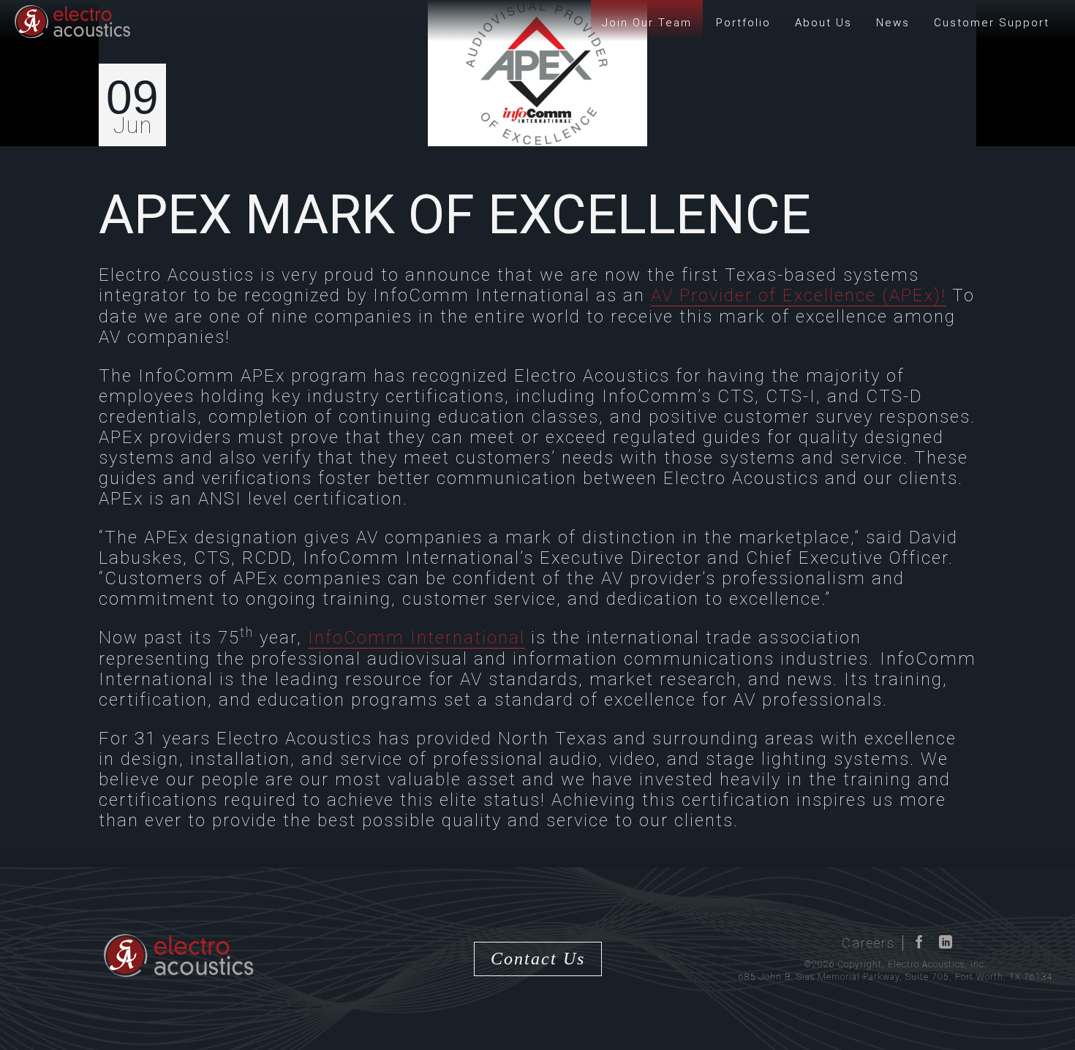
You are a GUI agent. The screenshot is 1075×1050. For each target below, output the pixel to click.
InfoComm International (416, 637)
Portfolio (743, 22)
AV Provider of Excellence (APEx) (796, 295)
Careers (868, 943)
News (893, 22)
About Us (823, 22)
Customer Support (991, 22)
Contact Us (538, 958)
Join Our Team (647, 22)
